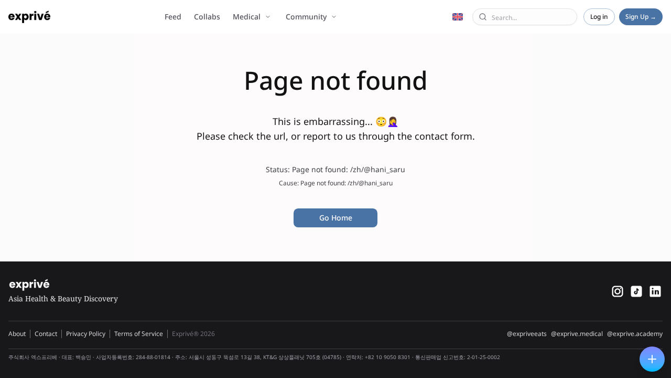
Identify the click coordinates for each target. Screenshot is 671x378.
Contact (46, 333)
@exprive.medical (577, 334)
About (17, 333)
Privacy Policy (85, 333)
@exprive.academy (635, 334)
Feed (173, 17)
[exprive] (636, 291)
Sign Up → (640, 16)
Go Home (335, 218)
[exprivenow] (617, 291)
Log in (599, 16)
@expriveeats (527, 334)
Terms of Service (138, 333)
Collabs (207, 17)
